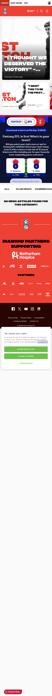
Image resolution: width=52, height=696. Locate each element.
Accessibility (39, 318)
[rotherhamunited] (13, 309)
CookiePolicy (42, 342)
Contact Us (34, 321)
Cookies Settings (26, 363)
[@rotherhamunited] (32, 309)
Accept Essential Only (26, 349)
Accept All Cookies (25, 356)
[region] (26, 348)
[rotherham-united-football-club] (38, 309)
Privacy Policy (26, 318)
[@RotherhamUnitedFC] (26, 309)
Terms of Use (13, 318)
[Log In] (49, 3)
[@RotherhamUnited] (19, 309)
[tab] (4, 3)
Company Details (20, 321)
